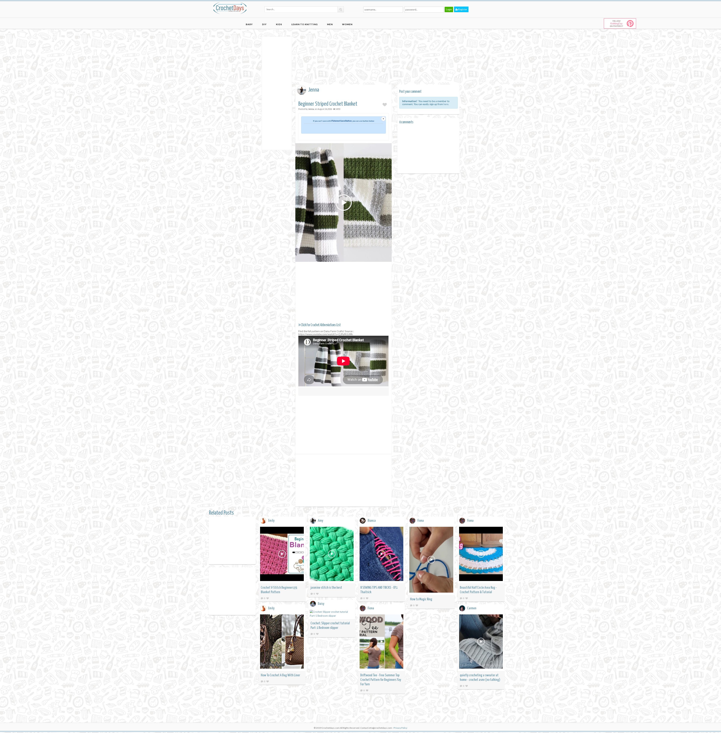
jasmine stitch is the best (326, 587)
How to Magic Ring (421, 599)
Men (330, 24)
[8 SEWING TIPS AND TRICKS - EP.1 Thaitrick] (381, 554)
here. (446, 104)
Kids (279, 24)
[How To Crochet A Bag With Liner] (282, 642)
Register (462, 9)
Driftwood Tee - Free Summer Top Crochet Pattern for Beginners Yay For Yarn (380, 680)
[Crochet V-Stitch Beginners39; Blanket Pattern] (282, 554)
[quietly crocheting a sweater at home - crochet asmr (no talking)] (481, 642)
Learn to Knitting (304, 24)
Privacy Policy (400, 727)
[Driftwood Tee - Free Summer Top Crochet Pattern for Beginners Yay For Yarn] (381, 642)
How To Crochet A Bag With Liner (280, 675)
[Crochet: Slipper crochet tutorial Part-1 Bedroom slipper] (332, 614)
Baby (249, 24)
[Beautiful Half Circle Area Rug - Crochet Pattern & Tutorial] (481, 554)
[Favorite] (267, 598)
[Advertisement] (277, 93)
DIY (264, 24)
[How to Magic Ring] (431, 560)
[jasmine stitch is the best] (332, 554)
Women (347, 24)
